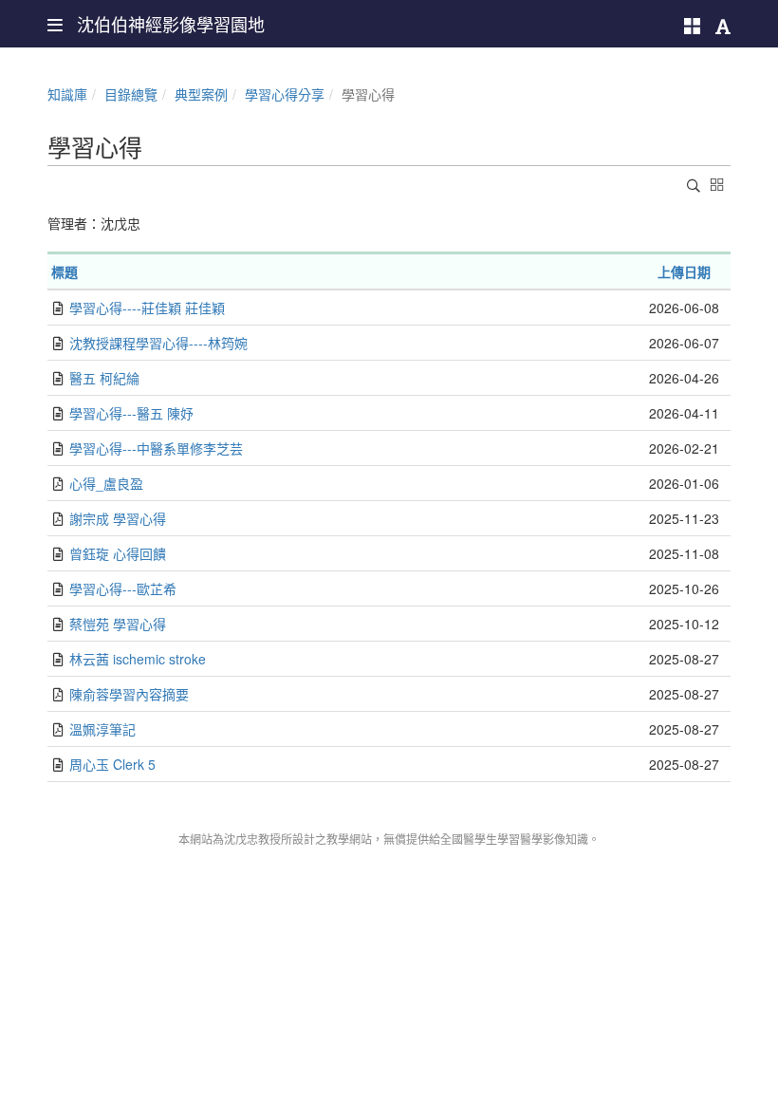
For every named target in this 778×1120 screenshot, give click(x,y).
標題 (64, 271)
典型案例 (201, 93)
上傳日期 (684, 271)
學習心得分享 (284, 93)
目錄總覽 (130, 93)
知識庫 (67, 93)
